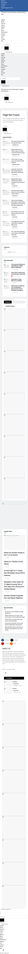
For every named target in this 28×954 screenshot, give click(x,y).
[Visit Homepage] (14, 13)
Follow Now (10, 306)
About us (3, 0)
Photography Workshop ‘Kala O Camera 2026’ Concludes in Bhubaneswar (18, 223)
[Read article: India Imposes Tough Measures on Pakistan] (7, 281)
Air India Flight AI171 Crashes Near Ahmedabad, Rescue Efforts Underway (14, 573)
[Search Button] (4, 42)
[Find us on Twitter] (4, 9)
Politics (3, 25)
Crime (1, 932)
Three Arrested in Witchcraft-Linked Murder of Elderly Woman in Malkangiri (18, 266)
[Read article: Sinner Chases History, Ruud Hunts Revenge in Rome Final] (7, 274)
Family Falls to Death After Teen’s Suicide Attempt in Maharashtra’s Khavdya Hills (17, 170)
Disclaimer (3, 4)
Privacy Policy (4, 2)
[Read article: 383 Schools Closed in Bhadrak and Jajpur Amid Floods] (6, 143)
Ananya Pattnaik (15, 154)
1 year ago (14, 282)
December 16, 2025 (17, 685)
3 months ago (15, 269)
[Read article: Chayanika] (8, 684)
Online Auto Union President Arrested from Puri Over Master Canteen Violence (17, 192)
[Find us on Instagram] (8, 673)
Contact (3, 6)
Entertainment (4, 32)
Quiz (2, 40)
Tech (2, 37)
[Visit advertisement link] (14, 514)
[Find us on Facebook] (1, 9)
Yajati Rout (14, 174)
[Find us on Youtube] (7, 9)
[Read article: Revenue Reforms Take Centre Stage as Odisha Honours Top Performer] (6, 214)
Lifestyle (3, 35)
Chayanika (15, 682)
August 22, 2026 (15, 146)
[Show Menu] (1, 87)
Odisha (2, 21)
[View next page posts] (5, 694)
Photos (1, 946)
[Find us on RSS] (9, 9)
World (2, 28)
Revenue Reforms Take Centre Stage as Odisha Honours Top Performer (17, 213)
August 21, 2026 (15, 176)
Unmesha (15, 688)
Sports (2, 30)
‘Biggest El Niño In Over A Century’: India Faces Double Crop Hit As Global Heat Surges (18, 151)
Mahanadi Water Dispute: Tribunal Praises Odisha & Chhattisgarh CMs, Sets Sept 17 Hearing (14, 628)
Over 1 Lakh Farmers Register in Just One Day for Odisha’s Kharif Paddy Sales (18, 233)
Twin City (3, 23)
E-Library (3, 39)
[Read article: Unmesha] (8, 690)
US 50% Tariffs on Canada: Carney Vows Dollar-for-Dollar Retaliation (17, 161)
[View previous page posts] (4, 694)
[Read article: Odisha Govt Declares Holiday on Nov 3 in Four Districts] (14, 542)
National (3, 27)
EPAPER (3, 20)
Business (3, 34)
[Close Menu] (0, 912)
